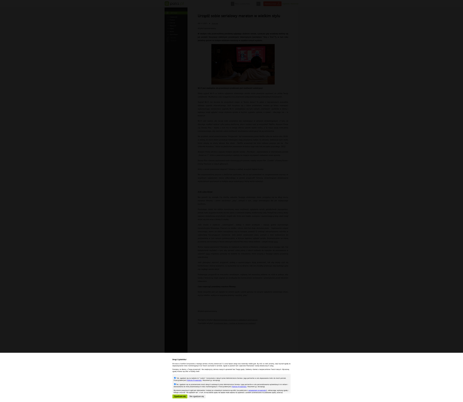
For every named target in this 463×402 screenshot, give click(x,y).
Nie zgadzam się (197, 396)
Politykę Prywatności (194, 380)
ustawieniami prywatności (257, 390)
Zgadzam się (180, 396)
